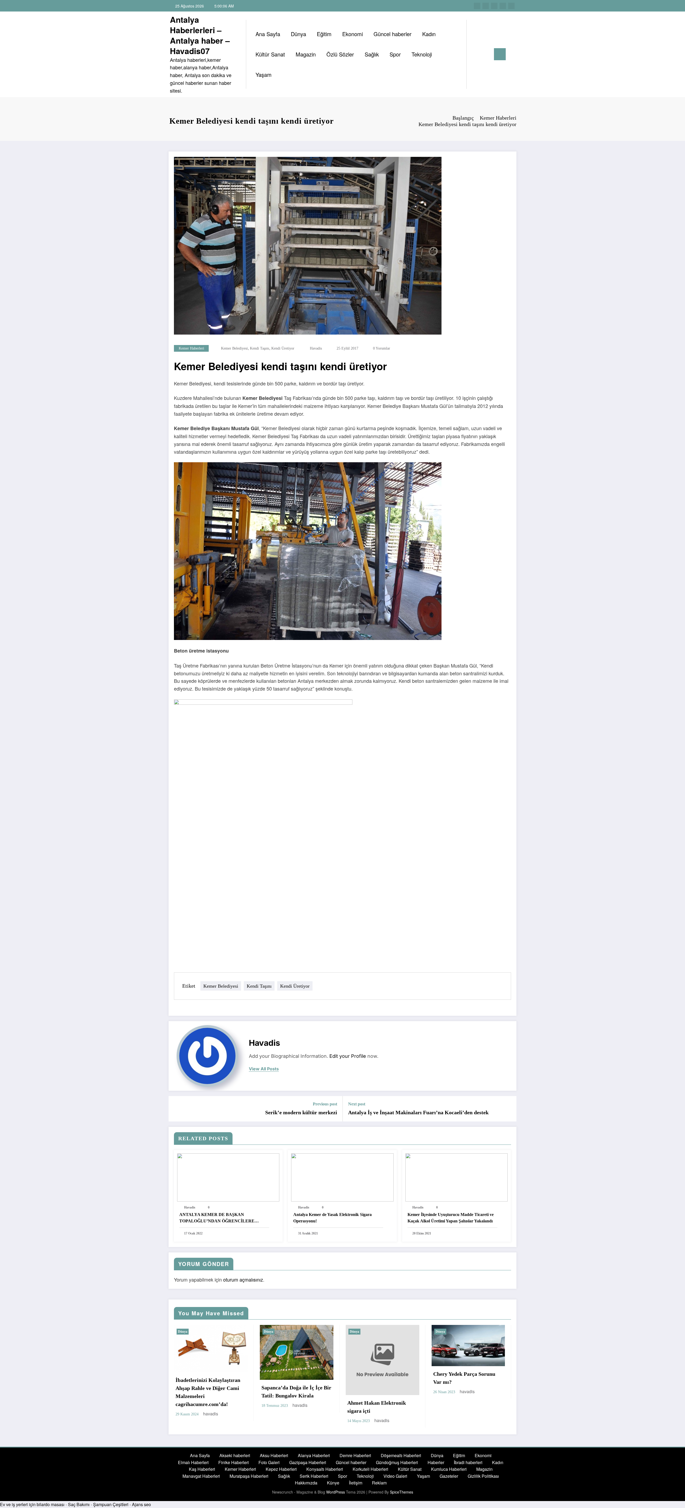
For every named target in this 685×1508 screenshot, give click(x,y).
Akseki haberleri (234, 1455)
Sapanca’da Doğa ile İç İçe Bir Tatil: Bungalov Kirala (296, 1392)
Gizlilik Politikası (483, 1476)
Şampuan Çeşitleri (110, 1504)
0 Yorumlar (381, 348)
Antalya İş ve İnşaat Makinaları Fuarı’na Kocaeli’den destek (418, 1112)
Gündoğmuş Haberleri (397, 1462)
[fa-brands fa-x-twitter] (485, 6)
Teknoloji (422, 54)
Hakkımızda (306, 1483)
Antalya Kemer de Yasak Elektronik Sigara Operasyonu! (332, 1217)
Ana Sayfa (268, 34)
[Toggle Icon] (500, 54)
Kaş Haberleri (202, 1469)
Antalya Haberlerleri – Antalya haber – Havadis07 (200, 35)
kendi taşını (259, 348)
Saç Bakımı (79, 1504)
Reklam (379, 1483)
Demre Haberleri (355, 1455)
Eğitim (324, 34)
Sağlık (372, 54)
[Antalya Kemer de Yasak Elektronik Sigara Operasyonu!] (342, 1177)
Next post (356, 1104)
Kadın (429, 34)
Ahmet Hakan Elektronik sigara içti (376, 1407)
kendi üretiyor (282, 348)
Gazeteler (449, 1476)
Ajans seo (141, 1504)
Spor (395, 54)
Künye (333, 1483)
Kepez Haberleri (281, 1469)
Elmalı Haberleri (193, 1462)
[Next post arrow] (509, 1108)
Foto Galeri (269, 1462)
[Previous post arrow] (176, 1108)
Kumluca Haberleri (449, 1469)
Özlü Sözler (340, 54)
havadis (316, 348)
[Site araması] (476, 54)
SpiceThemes (401, 1492)
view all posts (264, 1068)
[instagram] (503, 6)
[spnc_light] (486, 54)
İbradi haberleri (468, 1462)
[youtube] (511, 6)
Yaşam (264, 74)
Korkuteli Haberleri (370, 1469)
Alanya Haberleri (314, 1455)
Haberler (436, 1462)
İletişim (355, 1483)
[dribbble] (494, 6)
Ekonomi (352, 34)
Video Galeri (395, 1476)
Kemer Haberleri (191, 348)
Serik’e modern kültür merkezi (301, 1112)
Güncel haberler (393, 34)
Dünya (298, 34)
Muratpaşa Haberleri (249, 1476)
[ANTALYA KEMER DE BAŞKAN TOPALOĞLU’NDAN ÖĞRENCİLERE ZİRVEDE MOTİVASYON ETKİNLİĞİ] (228, 1177)
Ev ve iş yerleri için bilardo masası (32, 1504)
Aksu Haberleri (274, 1455)
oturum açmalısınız (243, 1279)
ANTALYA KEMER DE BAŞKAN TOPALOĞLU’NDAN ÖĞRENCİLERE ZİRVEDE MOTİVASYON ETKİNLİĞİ (216, 1218)
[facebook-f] (477, 6)
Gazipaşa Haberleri (307, 1462)
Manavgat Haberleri (201, 1476)
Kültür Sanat (270, 54)
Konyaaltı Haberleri (324, 1469)
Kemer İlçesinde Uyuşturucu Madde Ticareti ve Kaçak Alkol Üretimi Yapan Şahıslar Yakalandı (451, 1217)
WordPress (335, 1492)
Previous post (325, 1104)
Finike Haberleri (233, 1462)
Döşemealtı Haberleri (401, 1455)
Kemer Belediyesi (234, 348)
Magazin (306, 54)
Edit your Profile (347, 1056)
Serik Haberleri (314, 1476)
